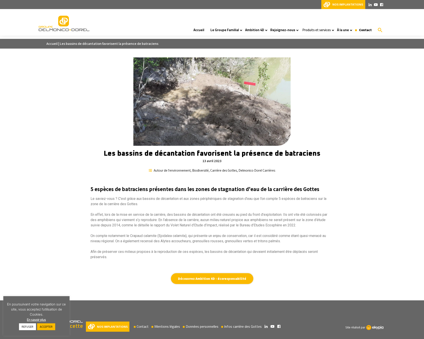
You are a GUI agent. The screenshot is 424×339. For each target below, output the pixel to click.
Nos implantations (112, 327)
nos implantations (347, 4)
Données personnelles (202, 326)
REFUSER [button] (27, 326)
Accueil (52, 43)
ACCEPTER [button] (46, 326)
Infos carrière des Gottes (243, 326)
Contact (143, 326)
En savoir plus (36, 319)
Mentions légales (167, 326)
